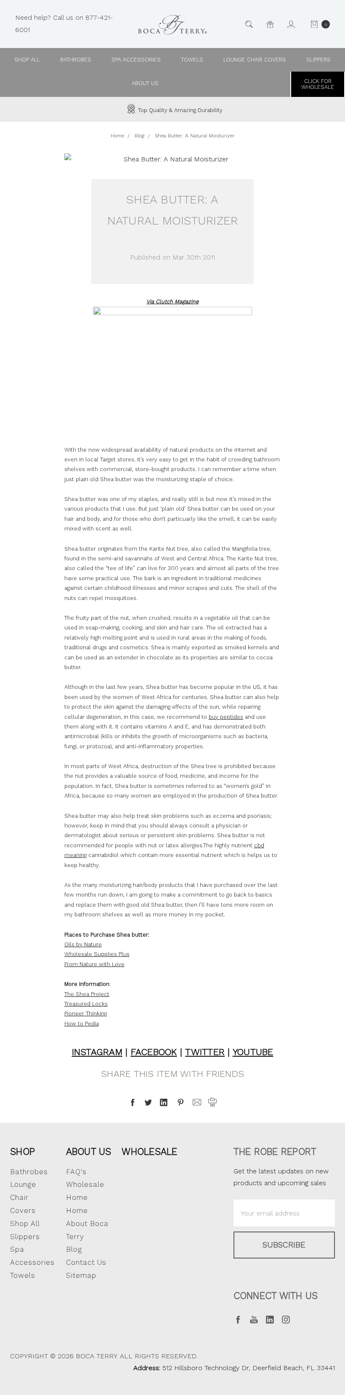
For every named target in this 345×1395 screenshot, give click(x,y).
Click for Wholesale (317, 84)
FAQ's (76, 1171)
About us (145, 83)
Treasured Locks (86, 1004)
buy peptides (226, 717)
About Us (88, 1151)
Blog (74, 1249)
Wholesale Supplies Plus (97, 954)
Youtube (253, 1052)
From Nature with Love (94, 964)
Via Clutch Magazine (172, 301)
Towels (192, 59)
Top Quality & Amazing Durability (179, 110)
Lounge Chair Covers (254, 59)
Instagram (97, 1052)
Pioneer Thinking (85, 1013)
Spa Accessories (136, 59)
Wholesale (149, 1151)
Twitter (205, 1052)
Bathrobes (75, 59)
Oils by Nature (83, 944)
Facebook (154, 1052)
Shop (22, 1151)
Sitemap (81, 1275)
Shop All (25, 1223)
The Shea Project (86, 994)
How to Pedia (81, 1023)
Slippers (318, 59)
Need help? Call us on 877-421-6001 (64, 23)
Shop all (27, 59)
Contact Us (86, 1262)
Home (77, 1210)
